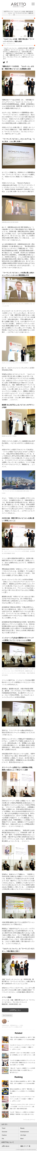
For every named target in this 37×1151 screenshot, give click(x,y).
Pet (3, 1138)
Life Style (23, 1135)
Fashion (4, 1135)
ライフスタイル (7, 1015)
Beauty (22, 1128)
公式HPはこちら (15, 1010)
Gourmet (4, 1131)
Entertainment (24, 1131)
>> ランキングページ (29, 1119)
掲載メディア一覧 (25, 1146)
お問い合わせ (5, 1146)
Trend (3, 1128)
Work (21, 1138)
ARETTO (6, 11)
